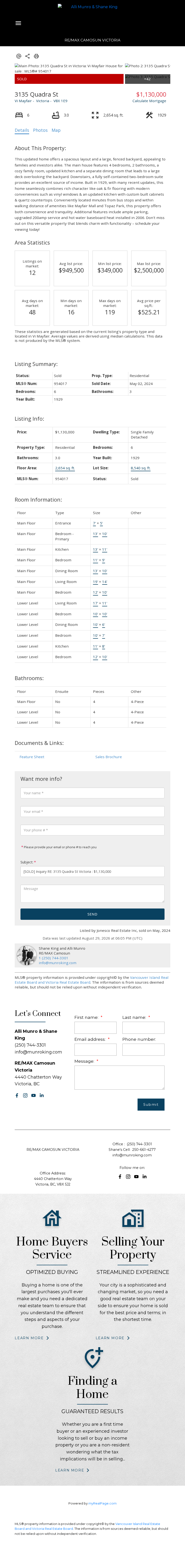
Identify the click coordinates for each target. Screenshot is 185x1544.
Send (92, 914)
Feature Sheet (32, 756)
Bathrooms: (29, 678)
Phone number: (139, 1039)
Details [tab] (22, 130)
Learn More (29, 1338)
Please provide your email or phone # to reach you (60, 847)
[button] (17, 1095)
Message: (84, 1061)
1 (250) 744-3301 (53, 957)
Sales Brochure (108, 756)
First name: (86, 1017)
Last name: (134, 1017)
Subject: (26, 862)
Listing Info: (29, 418)
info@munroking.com (57, 962)
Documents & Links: (39, 742)
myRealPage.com (102, 1503)
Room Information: (38, 499)
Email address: (90, 1039)
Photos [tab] (40, 130)
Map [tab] (56, 130)
